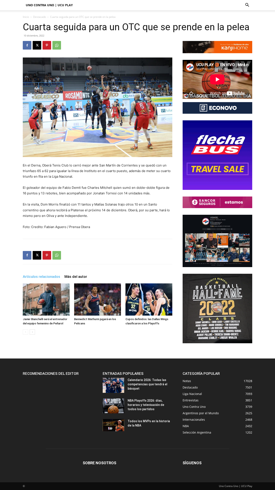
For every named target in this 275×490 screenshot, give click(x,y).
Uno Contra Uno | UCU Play (49, 5)
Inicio (26, 17)
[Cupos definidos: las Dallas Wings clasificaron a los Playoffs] (148, 299)
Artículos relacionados (41, 276)
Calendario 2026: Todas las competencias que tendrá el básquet (147, 384)
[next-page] (32, 332)
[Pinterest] (47, 45)
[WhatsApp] (56, 45)
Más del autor (75, 276)
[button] (247, 5)
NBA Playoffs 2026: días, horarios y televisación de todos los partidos (146, 405)
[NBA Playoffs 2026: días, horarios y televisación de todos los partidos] (113, 405)
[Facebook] (27, 45)
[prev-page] (25, 332)
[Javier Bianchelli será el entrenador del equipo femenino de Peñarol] (46, 299)
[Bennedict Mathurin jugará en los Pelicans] (97, 299)
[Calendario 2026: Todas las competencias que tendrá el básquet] (113, 385)
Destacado (39, 17)
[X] (37, 45)
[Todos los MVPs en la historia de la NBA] (113, 425)
